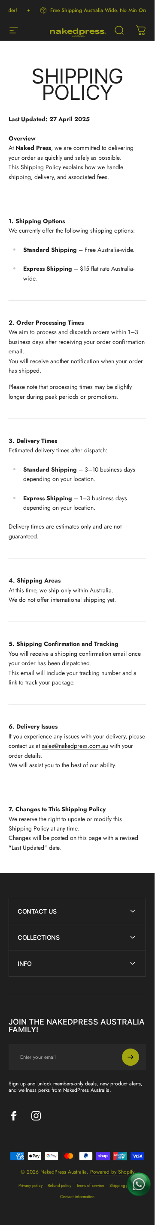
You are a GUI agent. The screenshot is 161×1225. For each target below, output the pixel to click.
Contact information (77, 1197)
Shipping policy (123, 1186)
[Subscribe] (130, 1057)
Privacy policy (30, 1186)
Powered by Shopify (112, 1172)
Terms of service (90, 1186)
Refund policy (59, 1186)
